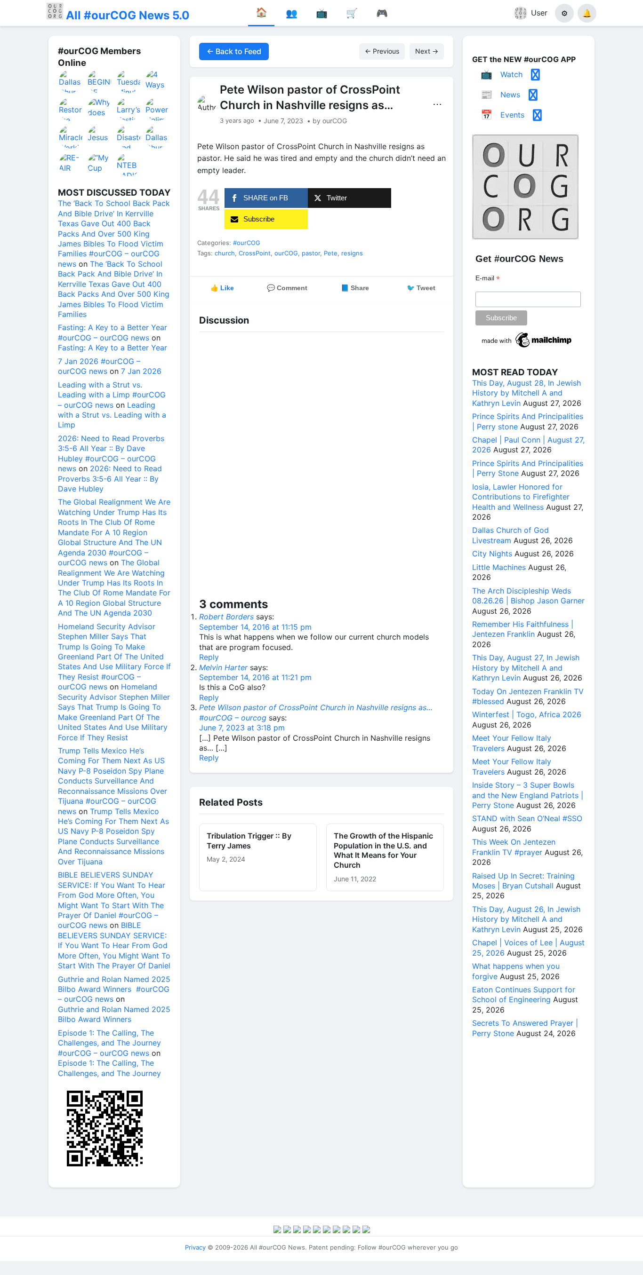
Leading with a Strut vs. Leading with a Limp (112, 415)
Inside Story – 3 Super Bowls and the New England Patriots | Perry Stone (527, 795)
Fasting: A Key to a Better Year (112, 347)
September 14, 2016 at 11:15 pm (255, 627)
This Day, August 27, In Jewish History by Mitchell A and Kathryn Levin (525, 667)
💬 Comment (287, 288)
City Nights (492, 553)
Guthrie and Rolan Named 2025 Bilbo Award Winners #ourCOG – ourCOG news (114, 989)
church (225, 253)
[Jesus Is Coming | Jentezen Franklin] (100, 137)
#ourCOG (246, 242)
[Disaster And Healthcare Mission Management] (129, 137)
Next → (426, 51)
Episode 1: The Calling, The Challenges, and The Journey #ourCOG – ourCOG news (109, 1043)
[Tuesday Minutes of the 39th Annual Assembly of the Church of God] (129, 81)
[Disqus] (321, 466)
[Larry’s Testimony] (129, 109)
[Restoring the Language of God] (71, 109)
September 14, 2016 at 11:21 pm (255, 677)
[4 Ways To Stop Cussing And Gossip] (157, 81)
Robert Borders (226, 616)
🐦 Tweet (421, 288)
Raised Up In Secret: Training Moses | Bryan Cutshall (523, 880)
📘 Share (355, 288)
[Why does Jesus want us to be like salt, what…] (100, 109)
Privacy (195, 1247)
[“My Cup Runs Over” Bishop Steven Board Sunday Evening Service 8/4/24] (100, 164)
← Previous (382, 51)
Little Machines (499, 567)
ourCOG (286, 253)
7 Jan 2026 (141, 371)
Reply (209, 657)
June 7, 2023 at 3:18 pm (242, 727)
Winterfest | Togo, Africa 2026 (526, 714)
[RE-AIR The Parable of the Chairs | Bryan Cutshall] (71, 164)
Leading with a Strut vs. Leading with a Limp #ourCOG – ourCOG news (112, 395)
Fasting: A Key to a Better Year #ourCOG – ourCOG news (112, 332)
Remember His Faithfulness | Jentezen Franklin (522, 629)
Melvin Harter (223, 667)
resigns (352, 253)
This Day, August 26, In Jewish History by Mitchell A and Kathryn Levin (526, 919)
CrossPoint (255, 253)
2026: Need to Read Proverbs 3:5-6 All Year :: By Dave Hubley (110, 478)
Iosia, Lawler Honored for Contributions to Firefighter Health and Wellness (521, 497)
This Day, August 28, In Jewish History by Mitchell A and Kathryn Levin (526, 393)
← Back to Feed (234, 51)
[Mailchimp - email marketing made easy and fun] (527, 347)
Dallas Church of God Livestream (510, 535)
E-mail (487, 278)
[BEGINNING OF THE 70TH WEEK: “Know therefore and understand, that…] (100, 81)
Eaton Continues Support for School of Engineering (523, 994)
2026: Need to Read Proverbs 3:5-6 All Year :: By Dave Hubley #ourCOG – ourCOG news (111, 453)
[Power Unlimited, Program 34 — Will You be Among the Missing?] (157, 109)
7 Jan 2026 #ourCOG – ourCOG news (99, 366)
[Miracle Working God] (71, 137)
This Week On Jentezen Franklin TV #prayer (513, 846)
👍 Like (222, 288)
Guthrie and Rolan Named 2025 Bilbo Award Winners (114, 1014)
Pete (331, 253)
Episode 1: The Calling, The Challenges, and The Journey (109, 1067)
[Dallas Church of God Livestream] (71, 81)
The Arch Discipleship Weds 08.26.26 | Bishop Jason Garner (528, 595)
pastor (311, 253)
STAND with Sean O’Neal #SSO (527, 818)
